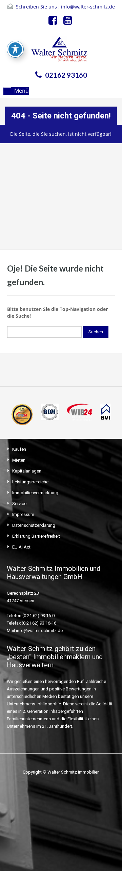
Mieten (18, 460)
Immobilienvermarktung (35, 492)
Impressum (23, 514)
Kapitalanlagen (26, 471)
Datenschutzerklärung (33, 525)
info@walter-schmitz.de (88, 6)
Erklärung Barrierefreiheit (36, 536)
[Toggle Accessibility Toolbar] (15, 49)
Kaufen (19, 449)
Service (19, 503)
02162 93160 (66, 75)
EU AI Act (21, 547)
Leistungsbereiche (30, 481)
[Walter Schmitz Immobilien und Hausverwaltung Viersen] (61, 51)
